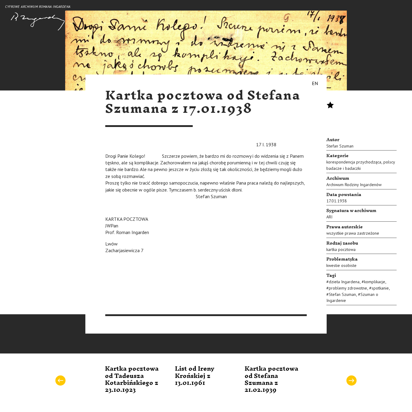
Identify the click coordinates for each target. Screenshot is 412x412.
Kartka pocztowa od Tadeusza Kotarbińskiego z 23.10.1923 (132, 379)
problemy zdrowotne (348, 288)
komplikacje (374, 281)
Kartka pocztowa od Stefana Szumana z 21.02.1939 (271, 379)
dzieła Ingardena (344, 281)
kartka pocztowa (341, 249)
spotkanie (380, 288)
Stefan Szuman (339, 146)
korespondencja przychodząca (353, 162)
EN (315, 83)
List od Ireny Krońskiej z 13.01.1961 (194, 376)
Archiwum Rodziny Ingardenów (354, 184)
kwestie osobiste (341, 265)
